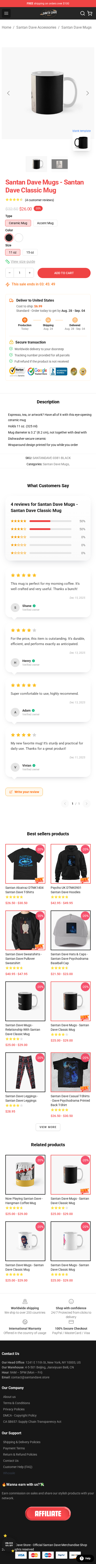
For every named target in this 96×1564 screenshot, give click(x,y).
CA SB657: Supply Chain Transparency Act (32, 1421)
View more (48, 1127)
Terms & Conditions (16, 1403)
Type (8, 216)
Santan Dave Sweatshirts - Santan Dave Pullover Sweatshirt (23, 958)
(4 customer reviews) (39, 200)
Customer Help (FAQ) (17, 1467)
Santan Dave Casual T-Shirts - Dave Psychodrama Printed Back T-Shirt (70, 1100)
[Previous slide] (8, 93)
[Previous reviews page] (65, 804)
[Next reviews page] (87, 804)
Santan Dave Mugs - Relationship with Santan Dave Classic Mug (22, 1029)
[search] (82, 13)
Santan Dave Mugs (76, 27)
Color (9, 230)
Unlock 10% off (9, 1544)
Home (6, 27)
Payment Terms (14, 1448)
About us (9, 1397)
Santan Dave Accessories (36, 27)
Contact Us (11, 1460)
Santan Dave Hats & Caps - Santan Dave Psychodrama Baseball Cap (69, 958)
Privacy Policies (14, 1409)
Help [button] (88, 1558)
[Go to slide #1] (36, 164)
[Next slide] (87, 93)
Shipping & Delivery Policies (21, 1442)
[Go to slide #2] (59, 164)
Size (8, 245)
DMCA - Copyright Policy (20, 1415)
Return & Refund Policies (20, 1454)
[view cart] (89, 13)
